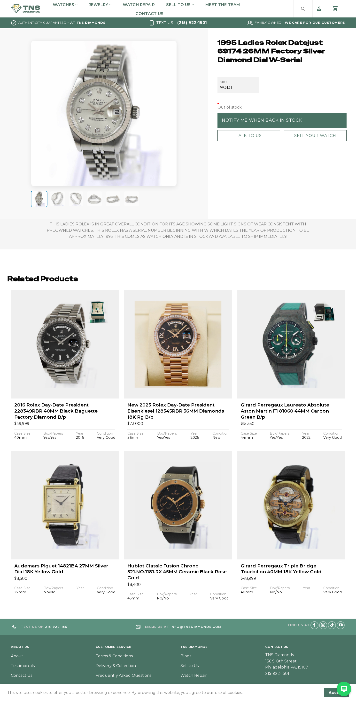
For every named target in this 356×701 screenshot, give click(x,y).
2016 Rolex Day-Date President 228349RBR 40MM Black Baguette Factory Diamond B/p (56, 411)
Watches (63, 4)
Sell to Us (178, 4)
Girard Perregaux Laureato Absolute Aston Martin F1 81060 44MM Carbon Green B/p (285, 411)
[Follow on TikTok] (332, 625)
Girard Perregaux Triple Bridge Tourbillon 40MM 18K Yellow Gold (281, 569)
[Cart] (335, 8)
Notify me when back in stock (262, 120)
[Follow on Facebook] (314, 625)
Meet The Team (222, 4)
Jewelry (98, 4)
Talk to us (249, 135)
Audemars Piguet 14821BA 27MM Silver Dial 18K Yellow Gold (61, 569)
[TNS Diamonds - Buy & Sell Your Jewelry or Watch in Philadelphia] (25, 8)
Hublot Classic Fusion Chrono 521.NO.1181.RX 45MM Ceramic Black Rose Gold (177, 572)
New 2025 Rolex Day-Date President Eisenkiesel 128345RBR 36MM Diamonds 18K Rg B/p (175, 411)
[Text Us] (344, 689)
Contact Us (149, 13)
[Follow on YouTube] (341, 625)
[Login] (319, 8)
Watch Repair (139, 4)
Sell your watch (315, 135)
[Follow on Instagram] (323, 625)
